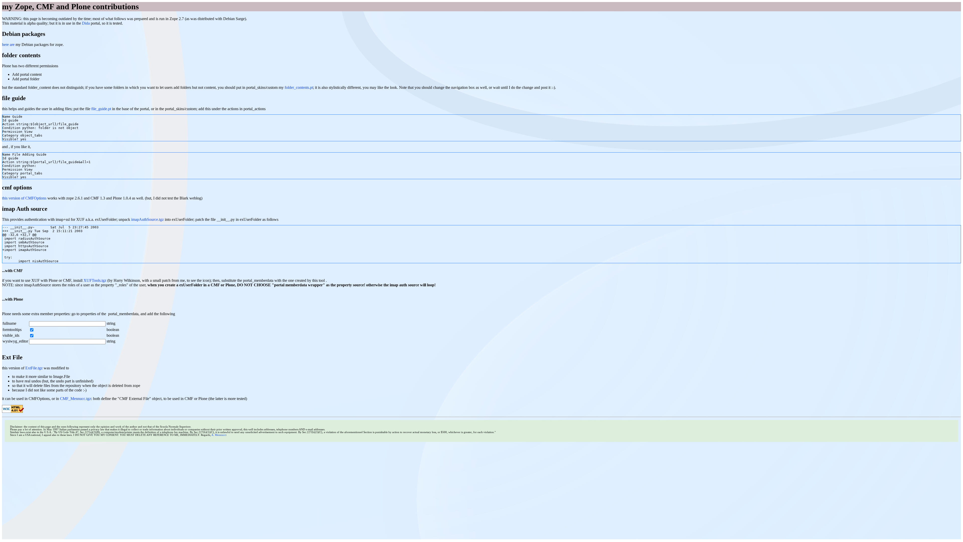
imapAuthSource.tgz (147, 219)
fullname (9, 323)
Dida (86, 23)
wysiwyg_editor (15, 341)
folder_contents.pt (299, 87)
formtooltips (12, 329)
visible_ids (11, 335)
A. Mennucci (218, 435)
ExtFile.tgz (34, 368)
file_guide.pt (101, 109)
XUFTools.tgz (95, 280)
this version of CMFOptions (24, 198)
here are (9, 44)
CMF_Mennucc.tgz (75, 398)
